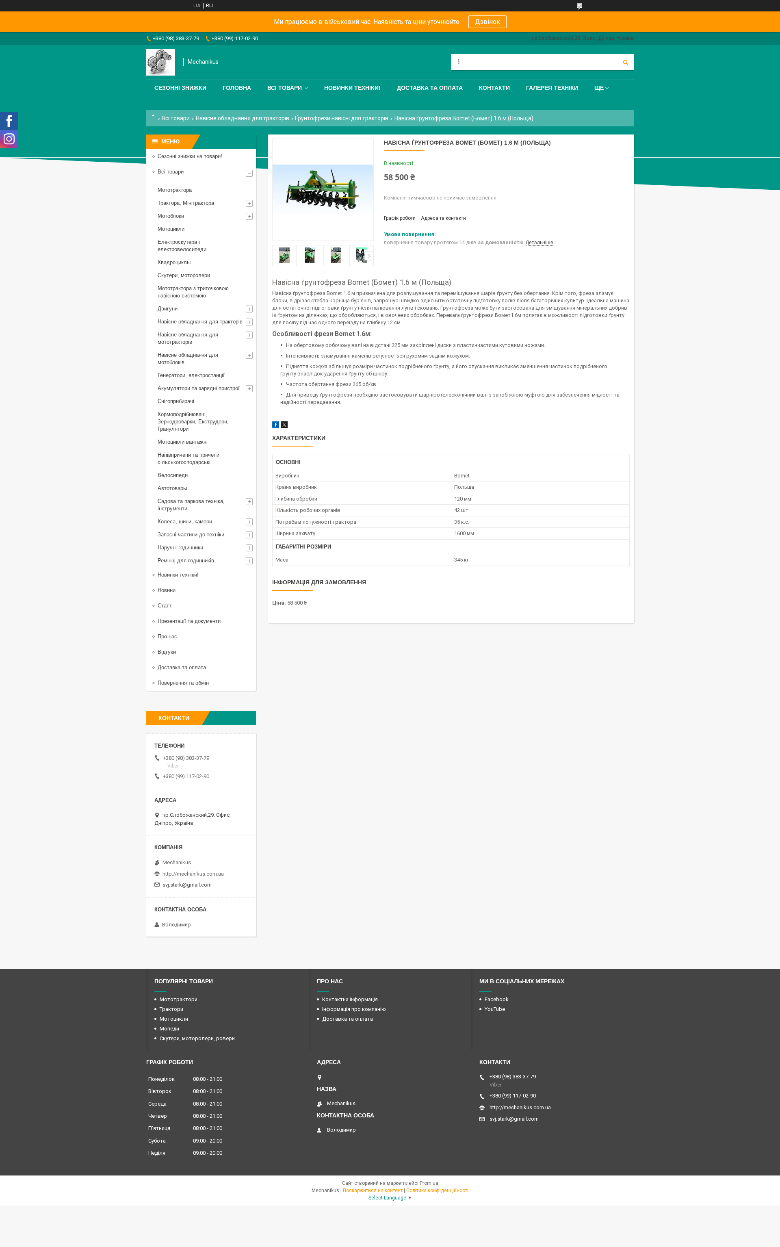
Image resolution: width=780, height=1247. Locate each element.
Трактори (171, 1009)
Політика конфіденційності (437, 1190)
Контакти (494, 88)
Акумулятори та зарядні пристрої (199, 388)
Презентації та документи (189, 621)
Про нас (167, 636)
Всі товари (284, 88)
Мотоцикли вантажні (183, 442)
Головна (237, 88)
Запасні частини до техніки (191, 534)
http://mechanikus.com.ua (193, 874)
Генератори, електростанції (191, 375)
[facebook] (275, 426)
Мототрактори (178, 999)
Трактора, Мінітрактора (186, 203)
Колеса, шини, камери (185, 521)
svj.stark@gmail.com (187, 885)
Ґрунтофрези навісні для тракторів (341, 118)
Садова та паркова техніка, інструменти (191, 505)
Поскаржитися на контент (373, 1190)
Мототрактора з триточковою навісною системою (193, 292)
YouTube (495, 1009)
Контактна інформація (350, 999)
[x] (284, 426)
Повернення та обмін (183, 683)
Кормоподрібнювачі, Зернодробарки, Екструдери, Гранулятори (193, 421)
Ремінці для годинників (186, 560)
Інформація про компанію (354, 1009)
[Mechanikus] (160, 62)
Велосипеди (173, 475)
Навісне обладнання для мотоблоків (188, 358)
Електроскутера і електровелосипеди (182, 245)
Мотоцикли (171, 229)
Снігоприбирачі (176, 401)
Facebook (497, 999)
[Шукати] (626, 62)
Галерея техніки (552, 88)
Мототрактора (175, 190)
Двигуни (168, 309)
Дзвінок (487, 22)
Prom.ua (429, 1183)
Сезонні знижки (180, 88)
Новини (167, 590)
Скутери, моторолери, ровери (197, 1038)
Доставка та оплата (430, 88)
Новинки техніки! (352, 88)
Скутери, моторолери (184, 275)
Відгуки (167, 652)
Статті (165, 606)
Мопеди (169, 1029)
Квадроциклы (174, 262)
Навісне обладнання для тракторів (242, 118)
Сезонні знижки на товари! (190, 156)
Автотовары (172, 488)
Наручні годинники (180, 547)
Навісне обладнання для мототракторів (188, 338)
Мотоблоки (171, 216)
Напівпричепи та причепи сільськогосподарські (188, 458)
